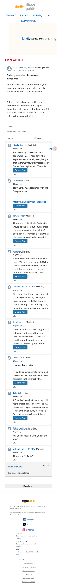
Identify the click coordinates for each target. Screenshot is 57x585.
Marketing (37, 15)
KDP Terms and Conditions (28, 560)
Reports (24, 15)
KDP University (28, 21)
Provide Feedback (28, 582)
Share (39, 138)
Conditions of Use (28, 571)
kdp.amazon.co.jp (28, 578)
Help (49, 15)
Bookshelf (10, 15)
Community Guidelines (28, 567)
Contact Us (28, 574)
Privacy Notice (28, 563)
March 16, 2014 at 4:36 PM (23, 70)
